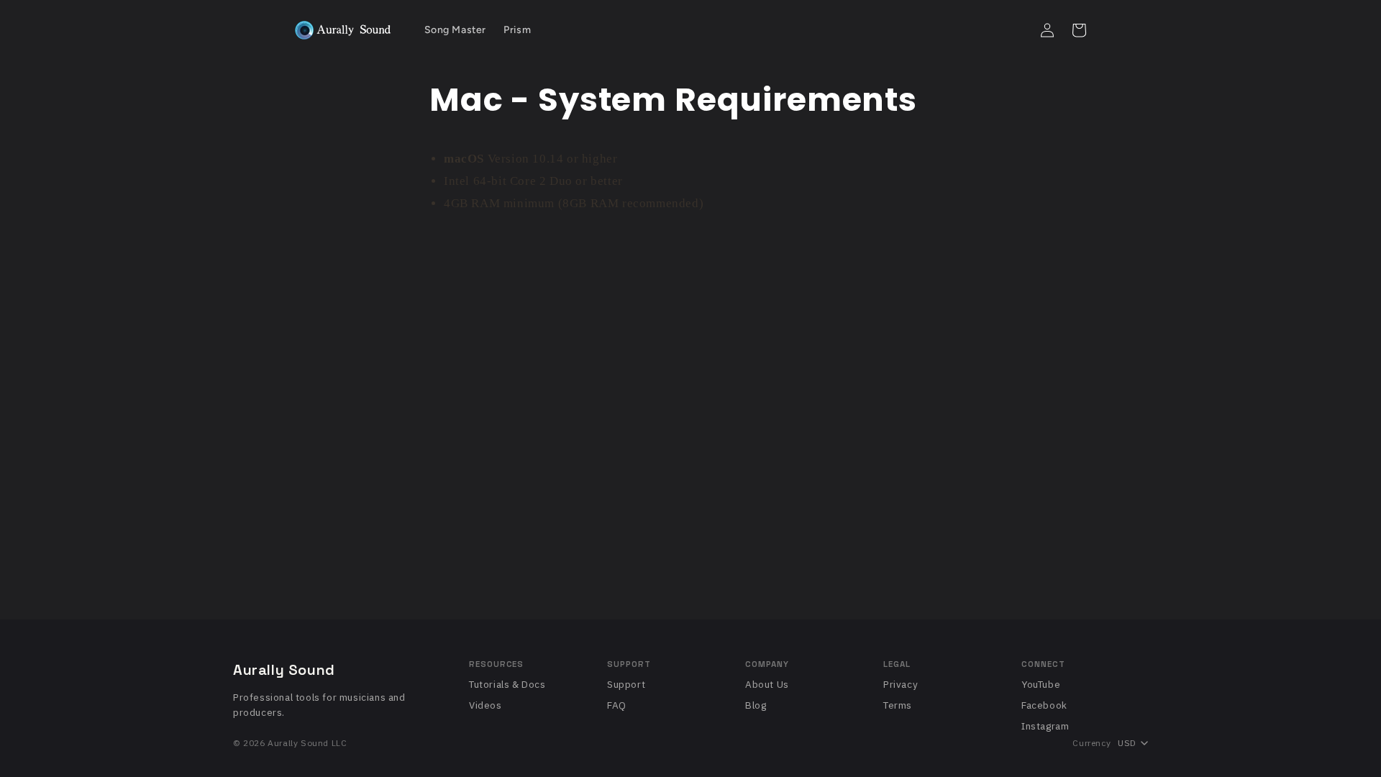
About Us (767, 684)
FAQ (616, 705)
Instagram (1045, 725)
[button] (1015, 30)
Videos (485, 705)
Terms (897, 705)
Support (626, 684)
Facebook (1044, 705)
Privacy (900, 684)
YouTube (1040, 684)
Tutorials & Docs (507, 684)
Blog (755, 705)
